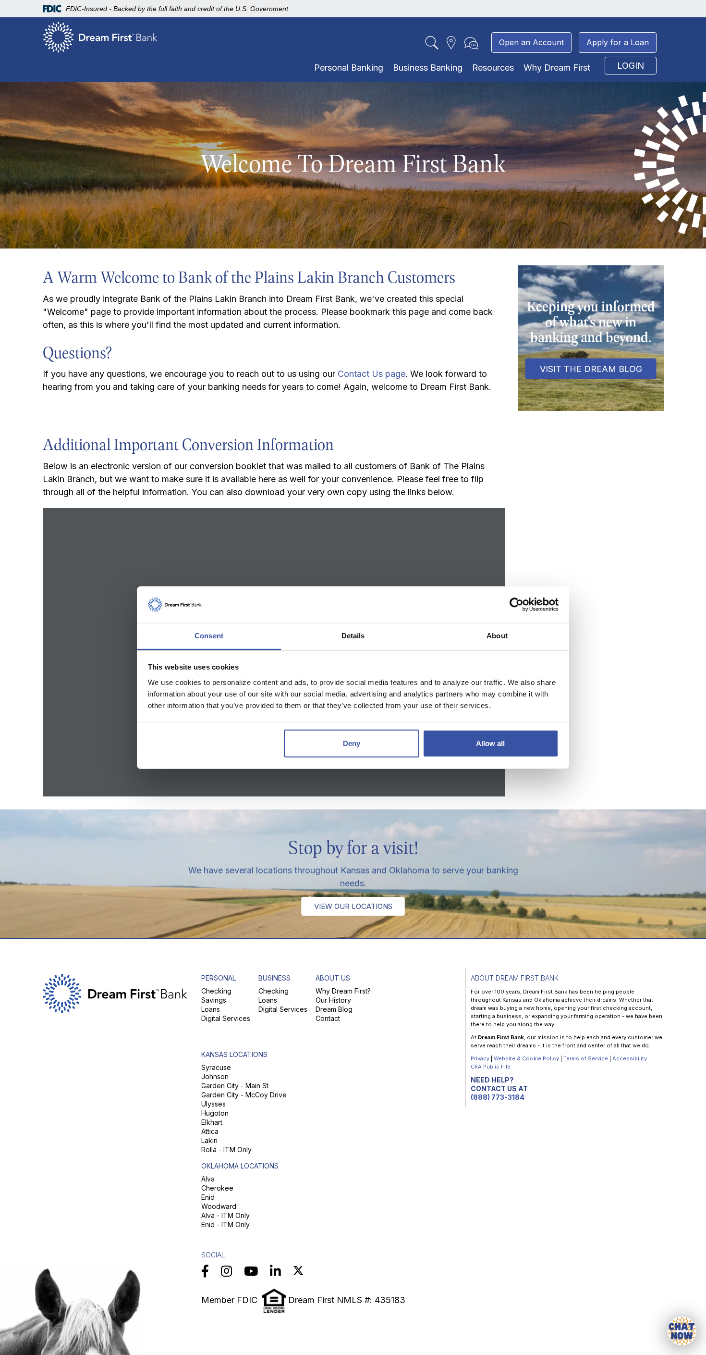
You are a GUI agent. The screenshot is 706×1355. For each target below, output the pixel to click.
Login (630, 66)
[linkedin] (275, 1271)
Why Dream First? (343, 991)
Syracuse (216, 1067)
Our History (333, 1000)
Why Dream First (556, 67)
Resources (493, 67)
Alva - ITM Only (225, 1215)
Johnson (215, 1076)
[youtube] (251, 1271)
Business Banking (428, 67)
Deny (351, 743)
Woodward (218, 1206)
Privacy (480, 1058)
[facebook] (205, 1271)
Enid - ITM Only (225, 1224)
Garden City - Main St (234, 1086)
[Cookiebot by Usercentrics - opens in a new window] (517, 604)
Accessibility (629, 1058)
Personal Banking (348, 67)
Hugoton (215, 1113)
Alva (208, 1179)
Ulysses (213, 1104)
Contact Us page (371, 374)
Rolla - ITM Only (226, 1149)
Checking (216, 991)
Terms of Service (585, 1058)
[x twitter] (298, 1271)
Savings (213, 1000)
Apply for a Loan (617, 42)
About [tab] (497, 636)
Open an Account (531, 42)
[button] (682, 1331)
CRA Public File (491, 1066)
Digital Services (225, 1018)
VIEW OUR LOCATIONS (353, 906)
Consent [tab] (209, 636)
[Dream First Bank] (100, 37)
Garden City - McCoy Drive (244, 1095)
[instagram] (226, 1271)
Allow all (490, 743)
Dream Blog (334, 1009)
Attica (210, 1131)
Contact (328, 1018)
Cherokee (217, 1188)
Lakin (209, 1140)
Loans (210, 1009)
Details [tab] (353, 636)
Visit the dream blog (591, 368)
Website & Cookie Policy (526, 1058)
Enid (208, 1197)
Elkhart (211, 1122)
